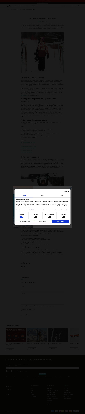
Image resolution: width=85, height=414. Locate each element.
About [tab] (61, 195)
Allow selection (42, 221)
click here (33, 209)
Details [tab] (42, 195)
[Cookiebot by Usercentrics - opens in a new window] (63, 192)
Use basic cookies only (25, 221)
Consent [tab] (24, 195)
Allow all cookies (60, 221)
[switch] (35, 217)
